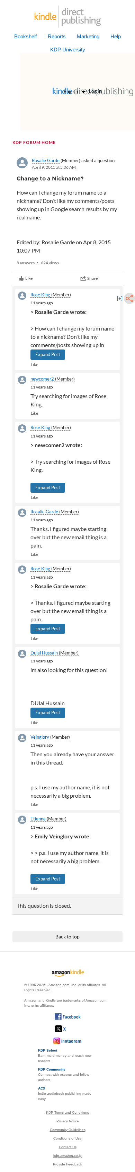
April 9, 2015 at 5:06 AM (54, 167)
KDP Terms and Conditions (67, 1112)
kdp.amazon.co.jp (67, 1156)
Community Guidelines (68, 1130)
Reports (57, 36)
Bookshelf (25, 36)
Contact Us (67, 1147)
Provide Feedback (67, 1164)
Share (92, 278)
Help (115, 36)
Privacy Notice (67, 1121)
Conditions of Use (67, 1138)
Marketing (88, 36)
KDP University (67, 49)
